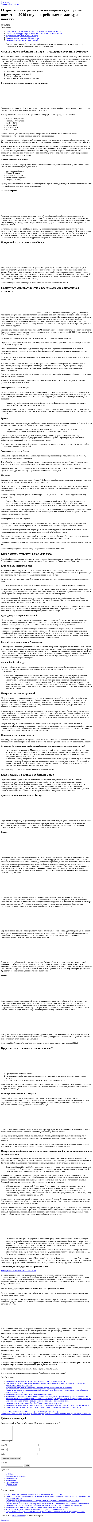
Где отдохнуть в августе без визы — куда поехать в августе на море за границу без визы (42, 1501)
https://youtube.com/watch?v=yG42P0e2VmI (18, 1271)
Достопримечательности (16, 1476)
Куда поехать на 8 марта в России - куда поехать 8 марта (29, 1394)
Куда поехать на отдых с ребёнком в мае (22, 38)
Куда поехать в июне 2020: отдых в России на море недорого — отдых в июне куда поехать (44, 1505)
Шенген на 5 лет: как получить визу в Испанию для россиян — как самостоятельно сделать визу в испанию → (46, 1415)
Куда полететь (11, 1480)
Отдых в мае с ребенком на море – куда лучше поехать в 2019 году (33, 31)
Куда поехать (11, 1478)
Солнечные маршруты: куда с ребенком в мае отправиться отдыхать (34, 33)
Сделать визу (11, 1485)
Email (4, 1449)
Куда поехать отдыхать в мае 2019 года (22, 36)
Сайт (3, 1454)
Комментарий (6, 1441)
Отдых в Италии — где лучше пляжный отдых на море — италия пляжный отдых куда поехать (45, 1512)
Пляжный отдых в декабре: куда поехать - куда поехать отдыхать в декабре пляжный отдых (44, 1407)
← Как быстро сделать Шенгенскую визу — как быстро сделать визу (29, 1411)
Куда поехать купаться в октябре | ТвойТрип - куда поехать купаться (34, 1403)
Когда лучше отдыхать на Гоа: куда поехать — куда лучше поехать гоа (35, 1509)
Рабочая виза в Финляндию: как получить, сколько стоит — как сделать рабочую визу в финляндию (47, 1503)
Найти (27, 1465)
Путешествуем (12, 1483)
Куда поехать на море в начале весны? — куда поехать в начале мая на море (37, 1507)
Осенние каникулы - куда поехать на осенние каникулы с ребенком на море (37, 1401)
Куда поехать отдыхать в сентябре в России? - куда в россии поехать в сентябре (39, 1388)
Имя (3, 1445)
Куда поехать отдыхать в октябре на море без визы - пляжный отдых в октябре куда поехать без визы (47, 1405)
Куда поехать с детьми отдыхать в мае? (22, 40)
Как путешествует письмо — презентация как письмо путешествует (34, 1494)
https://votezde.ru (18, 1516)
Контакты (5, 1520)
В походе (9, 1474)
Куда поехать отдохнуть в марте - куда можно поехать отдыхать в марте (35, 1381)
